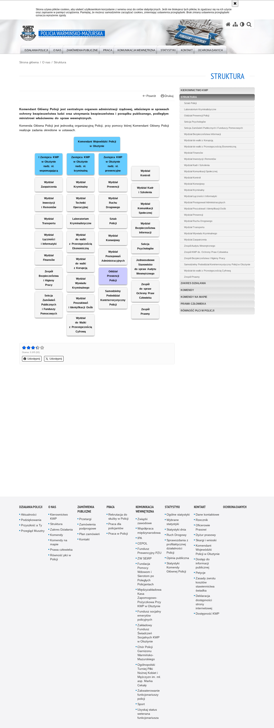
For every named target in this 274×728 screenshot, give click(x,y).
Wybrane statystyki (173, 522)
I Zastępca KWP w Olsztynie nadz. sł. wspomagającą (49, 164)
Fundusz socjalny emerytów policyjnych (149, 616)
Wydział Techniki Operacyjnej (80, 203)
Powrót (151, 96)
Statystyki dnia (176, 530)
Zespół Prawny (192, 277)
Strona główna (29, 62)
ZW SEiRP (144, 558)
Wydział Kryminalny (194, 190)
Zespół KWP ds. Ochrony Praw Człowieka (206, 252)
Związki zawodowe (144, 521)
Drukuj (169, 96)
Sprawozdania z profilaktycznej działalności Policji (177, 547)
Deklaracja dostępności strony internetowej (204, 603)
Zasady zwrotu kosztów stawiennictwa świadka (206, 585)
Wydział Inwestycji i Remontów (200, 159)
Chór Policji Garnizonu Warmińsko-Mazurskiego (146, 653)
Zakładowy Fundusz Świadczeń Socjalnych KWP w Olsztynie (148, 634)
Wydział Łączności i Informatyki (200, 196)
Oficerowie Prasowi (203, 528)
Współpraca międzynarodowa (149, 531)
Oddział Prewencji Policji (196, 115)
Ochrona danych (235, 507)
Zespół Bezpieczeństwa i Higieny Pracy (204, 258)
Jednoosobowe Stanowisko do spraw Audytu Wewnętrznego (145, 267)
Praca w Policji (118, 534)
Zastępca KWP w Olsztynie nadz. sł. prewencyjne (113, 164)
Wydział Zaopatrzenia (195, 239)
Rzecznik (202, 520)
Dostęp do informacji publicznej (203, 564)
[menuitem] (36, 49)
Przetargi (85, 519)
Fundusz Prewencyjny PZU (149, 551)
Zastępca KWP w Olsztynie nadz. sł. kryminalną (80, 164)
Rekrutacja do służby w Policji (118, 517)
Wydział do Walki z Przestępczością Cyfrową (80, 325)
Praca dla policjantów (115, 526)
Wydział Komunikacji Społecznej (200, 171)
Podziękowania (31, 520)
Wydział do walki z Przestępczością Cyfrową (207, 270)
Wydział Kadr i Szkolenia (197, 165)
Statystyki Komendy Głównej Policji (176, 568)
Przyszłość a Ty (31, 526)
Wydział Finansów (193, 152)
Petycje (201, 573)
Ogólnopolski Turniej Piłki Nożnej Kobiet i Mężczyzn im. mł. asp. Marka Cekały (149, 675)
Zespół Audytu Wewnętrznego (199, 246)
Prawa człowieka (193, 303)
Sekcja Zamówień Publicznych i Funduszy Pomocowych (213, 128)
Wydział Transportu (194, 227)
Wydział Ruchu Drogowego (198, 221)
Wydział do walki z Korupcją (198, 140)
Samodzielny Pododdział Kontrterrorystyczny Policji (112, 298)
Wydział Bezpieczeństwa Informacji (202, 134)
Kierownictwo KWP (194, 90)
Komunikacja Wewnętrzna (145, 509)
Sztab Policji (190, 103)
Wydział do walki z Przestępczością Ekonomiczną (210, 146)
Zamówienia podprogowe (87, 527)
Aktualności (28, 515)
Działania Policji (30, 507)
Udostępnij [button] (33, 358)
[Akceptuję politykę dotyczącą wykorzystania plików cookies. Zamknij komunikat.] (235, 3)
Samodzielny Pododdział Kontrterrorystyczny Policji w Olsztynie (217, 264)
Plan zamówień (89, 534)
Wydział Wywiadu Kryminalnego (200, 233)
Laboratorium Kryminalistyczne (200, 109)
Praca (111, 507)
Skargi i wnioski (206, 541)
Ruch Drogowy (176, 535)
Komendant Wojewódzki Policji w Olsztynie (97, 144)
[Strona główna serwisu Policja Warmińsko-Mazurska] (228, 24)
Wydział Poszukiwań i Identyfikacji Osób (205, 208)
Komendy (187, 290)
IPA (139, 538)
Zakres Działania (193, 283)
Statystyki (172, 507)
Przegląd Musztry (33, 531)
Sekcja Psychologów (195, 121)
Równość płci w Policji (197, 310)
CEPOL (142, 544)
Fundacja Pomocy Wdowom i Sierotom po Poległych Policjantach (145, 575)
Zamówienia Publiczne (85, 509)
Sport (141, 704)
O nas (46, 62)
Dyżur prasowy (206, 535)
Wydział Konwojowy (194, 183)
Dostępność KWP (207, 614)
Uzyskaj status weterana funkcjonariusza (148, 714)
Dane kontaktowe (207, 515)
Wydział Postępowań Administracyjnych (204, 202)
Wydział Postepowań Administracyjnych (113, 256)
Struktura (60, 62)
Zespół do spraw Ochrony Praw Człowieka (145, 291)
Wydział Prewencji (193, 215)
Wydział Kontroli (192, 177)
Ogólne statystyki (178, 515)
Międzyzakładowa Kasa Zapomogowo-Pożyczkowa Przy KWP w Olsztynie (149, 598)
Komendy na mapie (194, 296)
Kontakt (84, 540)
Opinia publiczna (178, 558)
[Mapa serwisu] (235, 24)
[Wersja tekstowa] (242, 24)
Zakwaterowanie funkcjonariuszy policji (148, 695)
